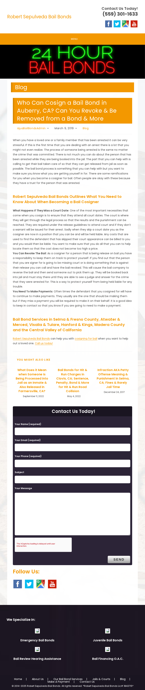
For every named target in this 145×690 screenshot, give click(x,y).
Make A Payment (59, 682)
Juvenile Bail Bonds (107, 640)
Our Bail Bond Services (68, 679)
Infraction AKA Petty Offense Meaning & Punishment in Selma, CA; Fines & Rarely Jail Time (113, 378)
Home (18, 679)
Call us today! (44, 343)
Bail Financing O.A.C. (107, 659)
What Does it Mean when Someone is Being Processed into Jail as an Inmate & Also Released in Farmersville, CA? (32, 380)
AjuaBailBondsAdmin (31, 128)
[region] (72, 62)
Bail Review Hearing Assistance (37, 659)
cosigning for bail (86, 338)
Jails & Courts (101, 679)
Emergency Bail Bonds (37, 640)
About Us (38, 679)
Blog (86, 128)
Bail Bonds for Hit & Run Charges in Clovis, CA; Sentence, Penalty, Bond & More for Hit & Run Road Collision (72, 380)
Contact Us (87, 682)
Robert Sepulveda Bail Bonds (39, 17)
